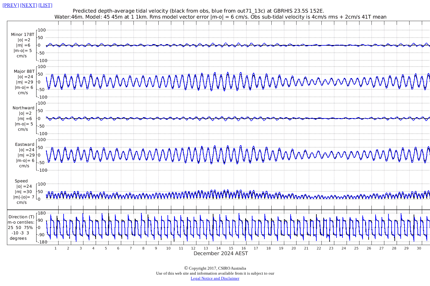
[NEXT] (28, 5)
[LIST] (45, 5)
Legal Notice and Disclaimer (215, 278)
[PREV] (11, 5)
